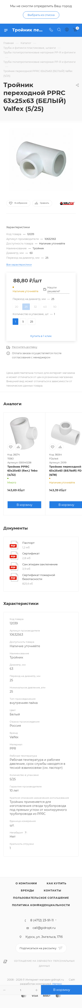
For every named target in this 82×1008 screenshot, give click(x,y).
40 (45, 306)
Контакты (52, 890)
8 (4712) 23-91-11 (42, 920)
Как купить (56, 883)
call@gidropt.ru (44, 928)
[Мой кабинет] (67, 30)
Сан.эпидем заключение (40, 564)
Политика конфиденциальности (41, 905)
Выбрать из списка (41, 15)
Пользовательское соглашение (41, 897)
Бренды (27, 890)
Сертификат (31, 553)
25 (26, 306)
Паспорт (28, 542)
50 (55, 306)
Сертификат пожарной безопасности (38, 577)
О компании (26, 883)
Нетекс (57, 983)
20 (16, 306)
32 (35, 306)
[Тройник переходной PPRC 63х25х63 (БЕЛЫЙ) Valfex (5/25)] (41, 159)
